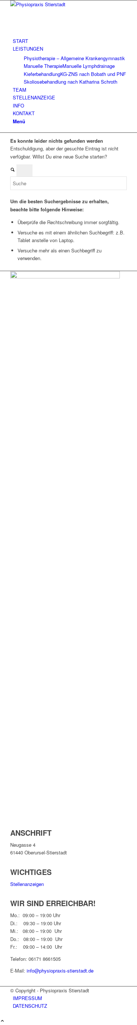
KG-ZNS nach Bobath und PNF (93, 73)
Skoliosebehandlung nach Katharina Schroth (70, 81)
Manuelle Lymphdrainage (88, 65)
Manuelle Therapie (43, 65)
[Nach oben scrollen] (2, 1021)
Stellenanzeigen (27, 883)
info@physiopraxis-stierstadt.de (60, 970)
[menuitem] (70, 41)
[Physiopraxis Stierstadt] (65, 4)
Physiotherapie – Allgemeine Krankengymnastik (74, 58)
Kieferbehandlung (42, 73)
